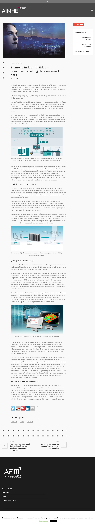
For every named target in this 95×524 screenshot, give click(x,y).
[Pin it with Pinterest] (23, 408)
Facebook (14, 422)
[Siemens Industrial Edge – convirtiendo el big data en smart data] (34, 40)
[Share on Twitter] (13, 408)
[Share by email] (32, 408)
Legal (4, 496)
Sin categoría (81, 32)
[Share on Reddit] (18, 408)
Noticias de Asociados (17, 63)
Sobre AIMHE (7, 489)
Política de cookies (9, 500)
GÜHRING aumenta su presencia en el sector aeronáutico (50, 446)
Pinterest (30, 422)
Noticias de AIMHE (82, 52)
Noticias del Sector (86, 38)
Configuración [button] (43, 521)
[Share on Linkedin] (27, 408)
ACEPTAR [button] (53, 521)
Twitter (22, 422)
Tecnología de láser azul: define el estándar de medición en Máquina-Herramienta (20, 447)
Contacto (5, 493)
